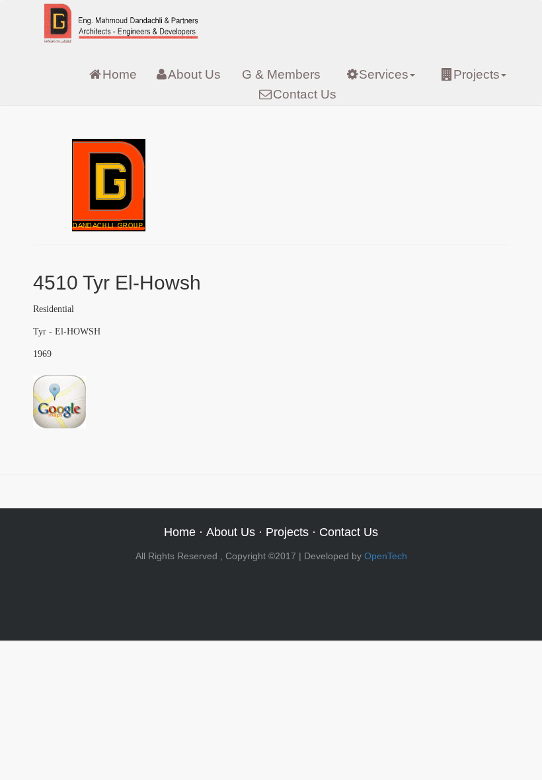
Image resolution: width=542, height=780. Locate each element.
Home (119, 74)
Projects (476, 74)
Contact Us (304, 94)
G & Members (281, 74)
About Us (194, 74)
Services (383, 74)
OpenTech (385, 556)
